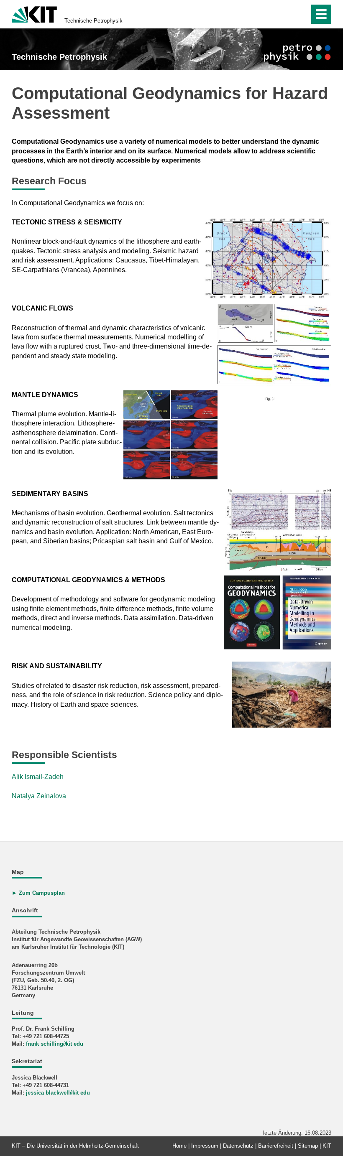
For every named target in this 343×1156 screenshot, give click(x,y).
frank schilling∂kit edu (54, 1044)
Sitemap (308, 1146)
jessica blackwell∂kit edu (58, 1093)
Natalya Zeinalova (39, 796)
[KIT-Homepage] (34, 13)
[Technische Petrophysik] (297, 53)
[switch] (285, 14)
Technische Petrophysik (93, 21)
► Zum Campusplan (38, 893)
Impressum (204, 1146)
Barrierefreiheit (275, 1146)
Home (179, 1146)
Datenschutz (238, 1146)
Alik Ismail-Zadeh (38, 776)
